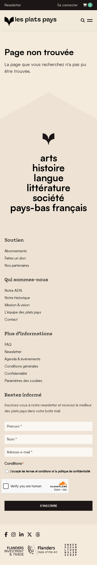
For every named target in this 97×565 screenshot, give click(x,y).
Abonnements (16, 251)
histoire (48, 168)
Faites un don (15, 258)
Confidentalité (16, 373)
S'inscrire (48, 506)
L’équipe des (23, 312)
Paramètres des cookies (23, 380)
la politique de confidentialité (72, 471)
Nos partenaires (17, 265)
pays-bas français (48, 207)
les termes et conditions (36, 471)
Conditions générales (21, 366)
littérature (48, 187)
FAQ (8, 344)
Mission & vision (17, 305)
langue (49, 178)
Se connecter (67, 5)
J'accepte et (50, 471)
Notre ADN (13, 290)
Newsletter (13, 5)
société (48, 197)
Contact (11, 319)
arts (48, 158)
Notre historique (17, 297)
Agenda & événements (22, 359)
